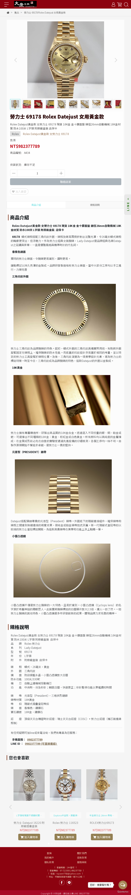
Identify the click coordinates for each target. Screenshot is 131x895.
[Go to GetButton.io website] (122, 891)
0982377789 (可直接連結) (41, 744)
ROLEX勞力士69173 (102, 822)
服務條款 (82, 862)
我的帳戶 (49, 857)
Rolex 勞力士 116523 (65, 822)
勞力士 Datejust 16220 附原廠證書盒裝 (29, 824)
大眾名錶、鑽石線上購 (63, 893)
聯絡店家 (65, 182)
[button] (116, 60)
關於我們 (82, 853)
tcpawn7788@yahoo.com (69, 873)
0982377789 (34, 739)
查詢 (49, 853)
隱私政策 (49, 862)
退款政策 (82, 857)
